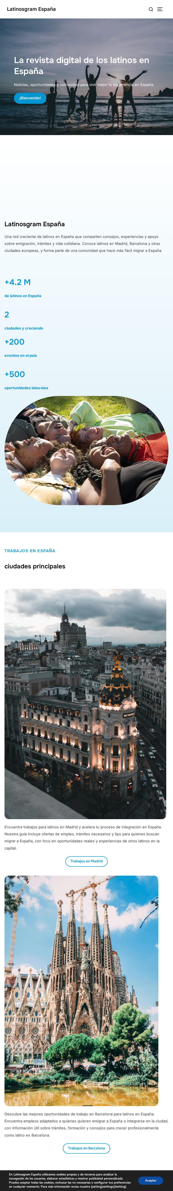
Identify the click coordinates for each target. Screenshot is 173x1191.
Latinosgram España (31, 9)
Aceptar (150, 1180)
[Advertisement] (86, 180)
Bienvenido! (30, 98)
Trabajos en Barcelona (86, 1148)
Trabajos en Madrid (87, 861)
